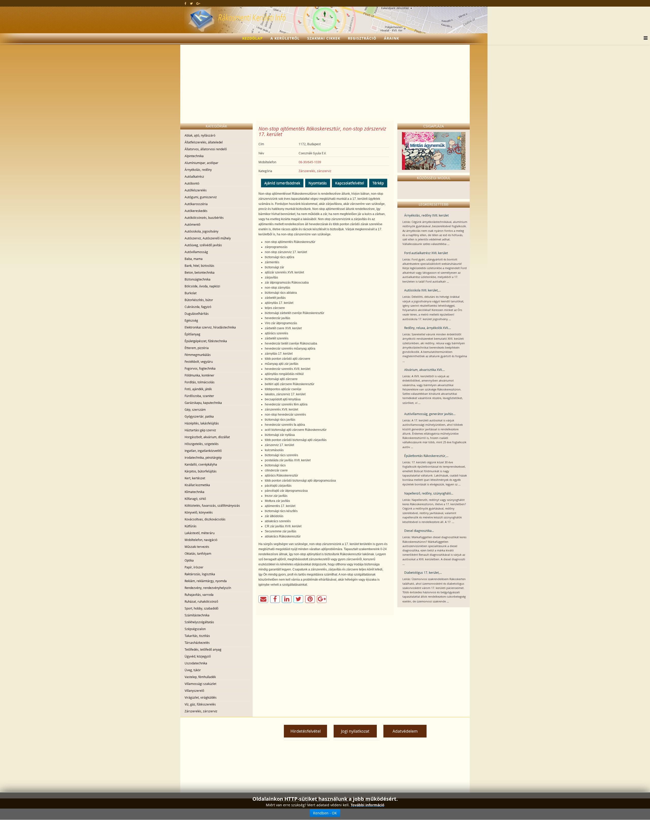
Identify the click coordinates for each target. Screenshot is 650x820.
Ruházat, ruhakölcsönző (201, 601)
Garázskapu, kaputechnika (203, 403)
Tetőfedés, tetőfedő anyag (203, 649)
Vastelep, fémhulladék (200, 677)
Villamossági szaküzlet (200, 684)
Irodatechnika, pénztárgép (203, 457)
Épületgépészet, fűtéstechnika (206, 341)
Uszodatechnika (196, 663)
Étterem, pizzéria (197, 348)
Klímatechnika (194, 492)
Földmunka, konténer (199, 375)
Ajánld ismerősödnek (282, 183)
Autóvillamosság (196, 252)
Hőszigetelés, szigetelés (202, 444)
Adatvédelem (405, 731)
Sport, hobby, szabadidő (201, 608)
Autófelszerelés (196, 190)
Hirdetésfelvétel (305, 731)
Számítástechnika (197, 615)
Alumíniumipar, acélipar (201, 163)
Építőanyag (192, 334)
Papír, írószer (194, 567)
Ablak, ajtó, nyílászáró (200, 135)
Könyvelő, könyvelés (199, 512)
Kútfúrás (191, 526)
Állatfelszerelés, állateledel (204, 142)
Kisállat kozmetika (197, 485)
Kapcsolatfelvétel (349, 183)
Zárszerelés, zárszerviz (201, 711)
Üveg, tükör (193, 670)
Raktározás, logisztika (200, 574)
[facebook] (185, 3)
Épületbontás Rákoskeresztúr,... (426, 456)
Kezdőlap (252, 38)
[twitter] (191, 3)
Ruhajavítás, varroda (199, 595)
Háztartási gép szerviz (200, 430)
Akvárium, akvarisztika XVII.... (424, 370)
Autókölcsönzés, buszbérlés (204, 218)
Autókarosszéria (196, 204)
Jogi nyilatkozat (355, 731)
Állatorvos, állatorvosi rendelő (206, 149)
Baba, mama (194, 259)
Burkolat (191, 293)
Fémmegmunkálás (198, 355)
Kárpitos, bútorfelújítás (201, 471)
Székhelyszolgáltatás (199, 622)
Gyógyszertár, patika (199, 416)
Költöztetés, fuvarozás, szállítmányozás (212, 505)
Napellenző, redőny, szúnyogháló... (428, 493)
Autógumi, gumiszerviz (201, 197)
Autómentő (192, 224)
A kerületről (285, 38)
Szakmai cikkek (323, 38)
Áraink (391, 38)
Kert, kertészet (195, 478)
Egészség (191, 320)
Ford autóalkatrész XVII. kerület (426, 253)
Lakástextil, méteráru (200, 533)
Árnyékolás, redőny (198, 170)
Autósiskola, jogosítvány (201, 231)
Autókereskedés (196, 211)
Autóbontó (192, 183)
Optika (189, 560)
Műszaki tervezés (197, 547)
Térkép (378, 183)
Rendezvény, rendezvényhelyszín (208, 588)
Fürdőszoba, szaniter (199, 396)
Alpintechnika (194, 156)
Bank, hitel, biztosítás (199, 266)
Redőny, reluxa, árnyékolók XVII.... (427, 328)
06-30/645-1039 (310, 162)
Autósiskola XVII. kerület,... (422, 290)
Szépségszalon (195, 629)
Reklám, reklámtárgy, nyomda (206, 581)
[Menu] (644, 38)
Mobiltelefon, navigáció (201, 540)
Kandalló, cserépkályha (201, 464)
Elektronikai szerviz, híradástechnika (210, 327)
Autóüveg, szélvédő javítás (203, 245)
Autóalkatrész (194, 176)
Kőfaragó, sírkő (195, 499)
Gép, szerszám (195, 409)
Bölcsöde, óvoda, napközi (202, 286)
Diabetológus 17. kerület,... (423, 572)
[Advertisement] (325, 82)
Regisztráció (362, 38)
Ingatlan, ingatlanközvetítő (203, 451)
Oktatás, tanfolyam (198, 553)
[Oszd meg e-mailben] (263, 599)
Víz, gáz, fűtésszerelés (200, 704)
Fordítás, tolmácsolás (200, 382)
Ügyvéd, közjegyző (198, 656)
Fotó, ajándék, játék (198, 389)
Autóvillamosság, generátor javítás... (430, 414)
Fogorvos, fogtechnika (200, 368)
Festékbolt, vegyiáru (199, 361)
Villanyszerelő (194, 690)
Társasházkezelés (197, 643)
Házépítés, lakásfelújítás (202, 423)
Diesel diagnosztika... (419, 531)
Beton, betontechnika (200, 272)
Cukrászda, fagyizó (198, 307)
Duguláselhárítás (197, 313)
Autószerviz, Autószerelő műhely (208, 238)
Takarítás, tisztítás (197, 636)
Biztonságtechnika (197, 279)
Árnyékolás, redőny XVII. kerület (426, 215)
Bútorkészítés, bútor (199, 300)
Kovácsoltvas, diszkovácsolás (205, 519)
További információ (367, 804)
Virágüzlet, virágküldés (201, 697)
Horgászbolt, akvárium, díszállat (207, 437)
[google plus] (198, 3)
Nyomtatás (317, 183)
